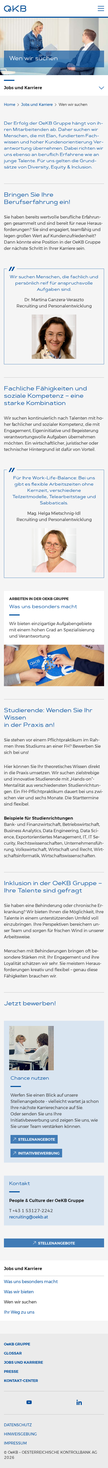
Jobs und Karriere (37, 104)
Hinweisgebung (20, 1434)
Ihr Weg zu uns (19, 1312)
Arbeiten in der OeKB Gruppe (39, 598)
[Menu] (101, 7)
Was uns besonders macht (31, 1281)
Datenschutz (18, 1425)
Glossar (13, 1353)
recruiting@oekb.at (28, 1217)
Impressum (15, 1443)
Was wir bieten (19, 1291)
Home (9, 104)
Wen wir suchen (20, 1302)
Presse (11, 1371)
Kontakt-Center (21, 1380)
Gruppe (17, 1344)
